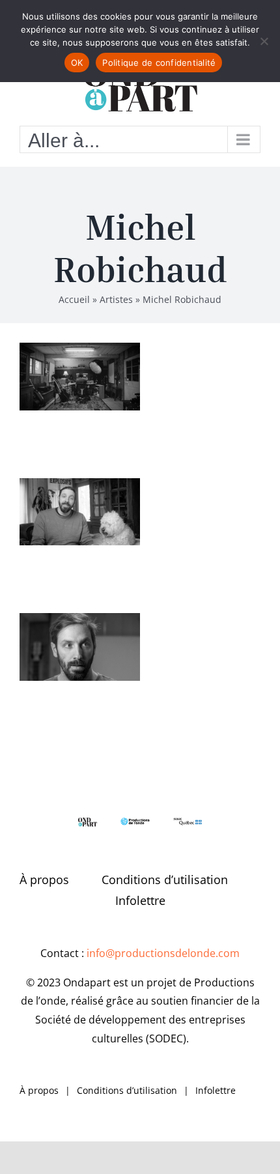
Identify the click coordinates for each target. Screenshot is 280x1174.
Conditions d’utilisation (165, 879)
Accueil (74, 299)
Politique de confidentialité (159, 62)
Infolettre (140, 900)
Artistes (116, 299)
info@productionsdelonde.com (163, 953)
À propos (44, 879)
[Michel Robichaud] (80, 376)
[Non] (263, 41)
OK (77, 62)
